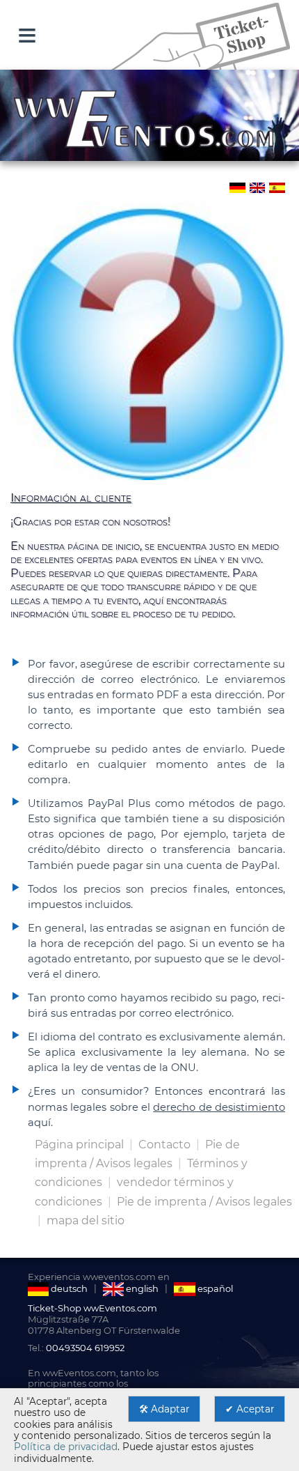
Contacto (165, 1144)
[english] (257, 186)
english (141, 1288)
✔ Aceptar (249, 1409)
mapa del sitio (85, 1220)
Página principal (79, 1144)
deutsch (68, 1288)
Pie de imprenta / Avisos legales (204, 1201)
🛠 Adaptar (164, 1409)
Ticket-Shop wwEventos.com (92, 1308)
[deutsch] (236, 186)
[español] (276, 186)
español (213, 1288)
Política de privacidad (66, 1446)
